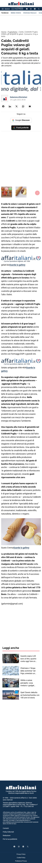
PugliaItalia (12, 32)
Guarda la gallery (17, 265)
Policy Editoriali (8, 832)
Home (3, 32)
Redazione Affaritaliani (18, 97)
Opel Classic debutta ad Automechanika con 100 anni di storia (29, 695)
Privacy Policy (21, 854)
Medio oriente (16, 13)
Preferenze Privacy (21, 861)
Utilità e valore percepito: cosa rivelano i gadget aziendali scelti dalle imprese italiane (28, 683)
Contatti (6, 828)
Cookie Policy (21, 857)
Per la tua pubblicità (10, 839)
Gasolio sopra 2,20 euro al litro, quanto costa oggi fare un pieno (28, 659)
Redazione (6, 835)
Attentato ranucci (29, 13)
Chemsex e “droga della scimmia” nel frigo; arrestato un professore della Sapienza (27, 671)
